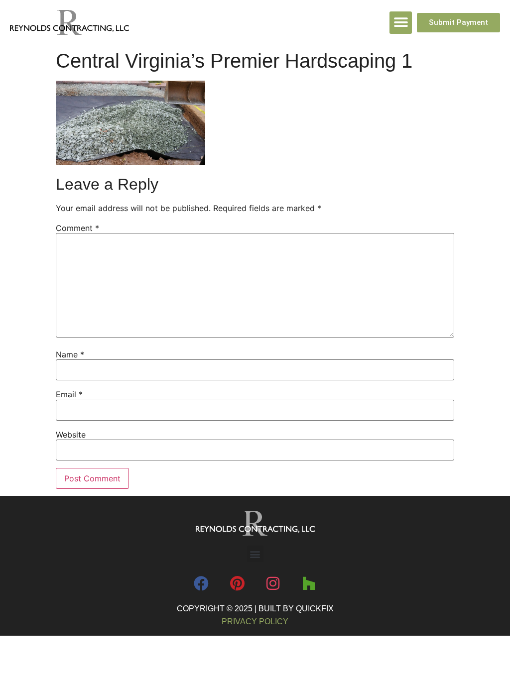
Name (70, 354)
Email (69, 394)
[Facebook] (201, 583)
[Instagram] (272, 583)
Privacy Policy (255, 621)
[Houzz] (308, 583)
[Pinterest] (237, 583)
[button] (400, 22)
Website (71, 435)
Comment (77, 228)
